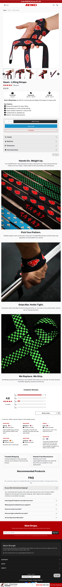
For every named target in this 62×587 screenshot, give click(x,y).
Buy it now (31, 126)
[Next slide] (58, 74)
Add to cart (35, 121)
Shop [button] (3, 564)
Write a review (46, 413)
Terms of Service (35, 535)
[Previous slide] (2, 475)
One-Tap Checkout (56, 585)
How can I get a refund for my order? (16, 513)
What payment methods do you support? (18, 505)
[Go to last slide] (4, 74)
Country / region (31, 574)
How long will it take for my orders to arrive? (19, 500)
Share (56, 154)
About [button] (3, 568)
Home (4, 10)
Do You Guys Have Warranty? (14, 517)
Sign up (55, 533)
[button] (6, 5)
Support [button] (4, 559)
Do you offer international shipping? (16, 488)
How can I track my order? (13, 509)
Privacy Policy (44, 535)
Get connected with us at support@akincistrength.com (19, 553)
